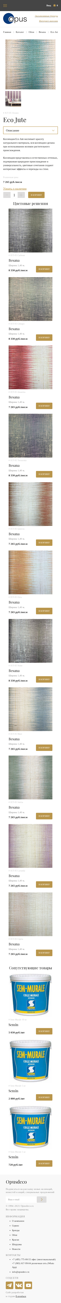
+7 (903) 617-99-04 (21, 1263)
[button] (55, 5)
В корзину (36, 195)
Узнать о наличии (15, 188)
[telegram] (10, 1285)
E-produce (21, 1296)
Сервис (15, 1226)
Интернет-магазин (48, 21)
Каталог (20, 32)
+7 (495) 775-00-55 (21, 1259)
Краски (15, 1240)
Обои (31, 32)
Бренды (15, 1230)
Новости (16, 1249)
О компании (18, 1221)
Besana (42, 32)
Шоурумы (17, 1244)
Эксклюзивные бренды (46, 16)
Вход (48, 5)
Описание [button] (12, 130)
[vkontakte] (19, 1285)
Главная (7, 32)
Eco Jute (55, 32)
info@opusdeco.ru (20, 1272)
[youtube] (28, 1285)
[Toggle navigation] (5, 5)
